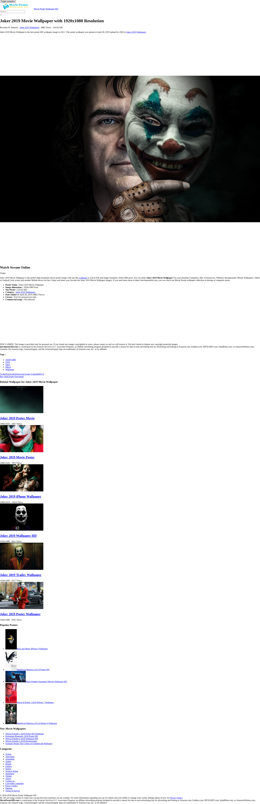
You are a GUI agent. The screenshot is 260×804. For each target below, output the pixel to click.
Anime (8, 761)
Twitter (3, 374)
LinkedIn (35, 374)
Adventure (9, 756)
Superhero (9, 774)
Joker (7, 364)
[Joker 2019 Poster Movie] (21, 412)
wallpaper (83, 278)
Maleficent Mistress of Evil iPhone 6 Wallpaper (37, 723)
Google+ (27, 374)
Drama (8, 764)
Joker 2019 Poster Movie (17, 418)
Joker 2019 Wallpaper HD (18, 535)
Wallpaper (9, 369)
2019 (7, 362)
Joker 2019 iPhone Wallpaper (20, 496)
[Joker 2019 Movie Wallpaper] (130, 149)
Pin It (41, 374)
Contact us (9, 781)
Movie (8, 367)
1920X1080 (10, 360)
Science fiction (11, 771)
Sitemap (8, 788)
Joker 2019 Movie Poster (17, 457)
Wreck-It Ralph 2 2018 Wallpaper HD (21, 739)
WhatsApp (19, 374)
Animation (9, 759)
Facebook (10, 374)
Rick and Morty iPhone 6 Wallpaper (32, 649)
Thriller (8, 776)
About (8, 778)
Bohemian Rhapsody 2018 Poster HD (21, 736)
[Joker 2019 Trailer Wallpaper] (21, 569)
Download (19, 376)
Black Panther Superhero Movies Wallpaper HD (46, 681)
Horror (8, 769)
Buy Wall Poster (7, 376)
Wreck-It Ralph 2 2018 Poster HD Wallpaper (24, 734)
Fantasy (8, 766)
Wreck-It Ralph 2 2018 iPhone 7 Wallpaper (35, 702)
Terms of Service (12, 791)
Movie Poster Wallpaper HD (46, 9)
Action (8, 754)
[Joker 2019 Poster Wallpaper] (21, 608)
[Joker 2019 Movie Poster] (21, 451)
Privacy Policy (11, 786)
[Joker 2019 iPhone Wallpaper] (21, 491)
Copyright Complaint (14, 783)
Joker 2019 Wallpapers (29, 27)
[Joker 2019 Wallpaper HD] (21, 530)
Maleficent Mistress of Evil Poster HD (33, 669)
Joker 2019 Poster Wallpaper (20, 614)
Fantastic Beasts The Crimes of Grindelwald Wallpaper (28, 743)
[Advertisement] (81, 55)
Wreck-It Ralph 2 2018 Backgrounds (21, 741)
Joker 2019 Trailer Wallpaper (21, 575)
